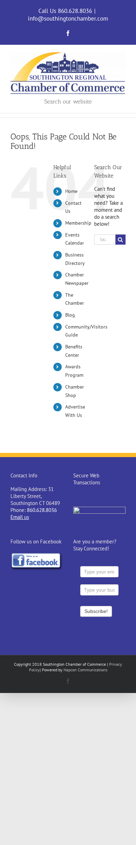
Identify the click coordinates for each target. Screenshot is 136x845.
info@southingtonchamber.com (68, 18)
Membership (78, 223)
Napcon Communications (85, 669)
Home (71, 191)
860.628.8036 (42, 510)
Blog (70, 315)
